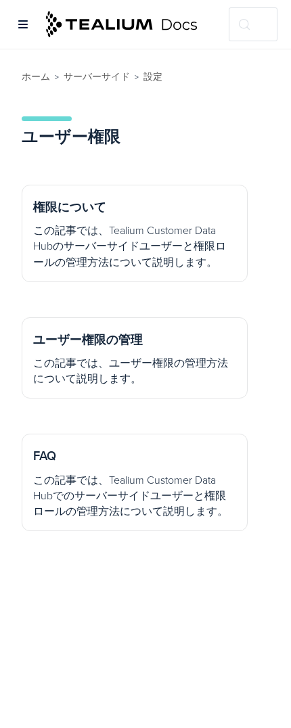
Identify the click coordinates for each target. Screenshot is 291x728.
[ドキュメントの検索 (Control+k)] (253, 24)
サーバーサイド (97, 77)
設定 (152, 77)
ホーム (36, 77)
